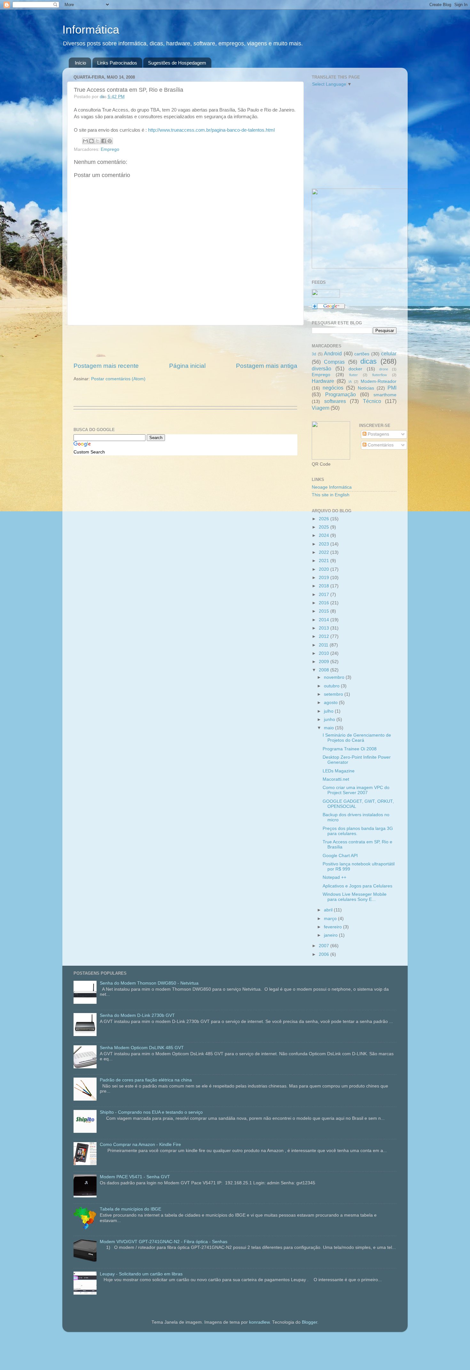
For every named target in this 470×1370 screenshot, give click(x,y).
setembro (334, 694)
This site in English (330, 494)
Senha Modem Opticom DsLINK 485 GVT (142, 1047)
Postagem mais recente (106, 365)
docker (355, 369)
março (331, 918)
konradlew (259, 1322)
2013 (324, 628)
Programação (340, 394)
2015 (324, 611)
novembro (335, 677)
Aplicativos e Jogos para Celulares (357, 886)
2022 (324, 552)
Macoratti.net (336, 779)
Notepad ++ (334, 877)
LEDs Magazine (339, 771)
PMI (392, 388)
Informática (90, 29)
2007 (324, 945)
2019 (324, 577)
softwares (335, 401)
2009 (324, 661)
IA (350, 381)
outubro (332, 686)
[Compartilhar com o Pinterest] (109, 141)
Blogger (309, 1322)
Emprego (110, 149)
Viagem (320, 408)
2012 (324, 636)
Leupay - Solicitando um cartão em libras (141, 1274)
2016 (324, 602)
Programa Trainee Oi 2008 (350, 749)
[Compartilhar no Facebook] (103, 141)
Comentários (380, 445)
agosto (331, 702)
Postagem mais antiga (266, 365)
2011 (324, 645)
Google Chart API (340, 855)
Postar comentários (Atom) (118, 378)
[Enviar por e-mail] (85, 141)
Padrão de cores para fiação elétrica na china (146, 1080)
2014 (324, 619)
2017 (324, 594)
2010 (324, 653)
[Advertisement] (185, 343)
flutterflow (379, 375)
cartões (361, 354)
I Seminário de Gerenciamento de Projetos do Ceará (357, 738)
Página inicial (187, 365)
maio (329, 727)
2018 (324, 586)
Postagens (377, 434)
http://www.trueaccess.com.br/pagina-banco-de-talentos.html (211, 130)
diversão (321, 368)
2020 (324, 569)
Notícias (366, 388)
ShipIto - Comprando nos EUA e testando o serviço (151, 1112)
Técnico (372, 401)
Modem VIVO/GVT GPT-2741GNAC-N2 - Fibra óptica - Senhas (163, 1241)
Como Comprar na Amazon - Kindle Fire (140, 1144)
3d (314, 354)
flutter (353, 375)
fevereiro (333, 927)
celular (388, 353)
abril (329, 910)
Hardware (323, 381)
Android (333, 353)
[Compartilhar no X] (97, 141)
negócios (333, 388)
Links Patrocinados (117, 63)
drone (383, 369)
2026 (324, 518)
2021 (324, 560)
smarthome (384, 394)
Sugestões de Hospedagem (177, 63)
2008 (324, 670)
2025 (324, 527)
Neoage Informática (332, 487)
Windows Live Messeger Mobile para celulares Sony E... (355, 897)
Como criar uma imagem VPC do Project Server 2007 (356, 790)
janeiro (331, 935)
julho (329, 711)
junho (330, 719)
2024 (324, 535)
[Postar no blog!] (91, 141)
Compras (334, 362)
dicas (368, 361)
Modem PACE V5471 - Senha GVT (135, 1176)
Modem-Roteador (378, 381)
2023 (324, 544)
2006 (324, 954)
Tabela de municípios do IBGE (130, 1209)
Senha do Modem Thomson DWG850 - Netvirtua (149, 983)
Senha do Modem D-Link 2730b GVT (137, 1015)
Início (80, 63)
